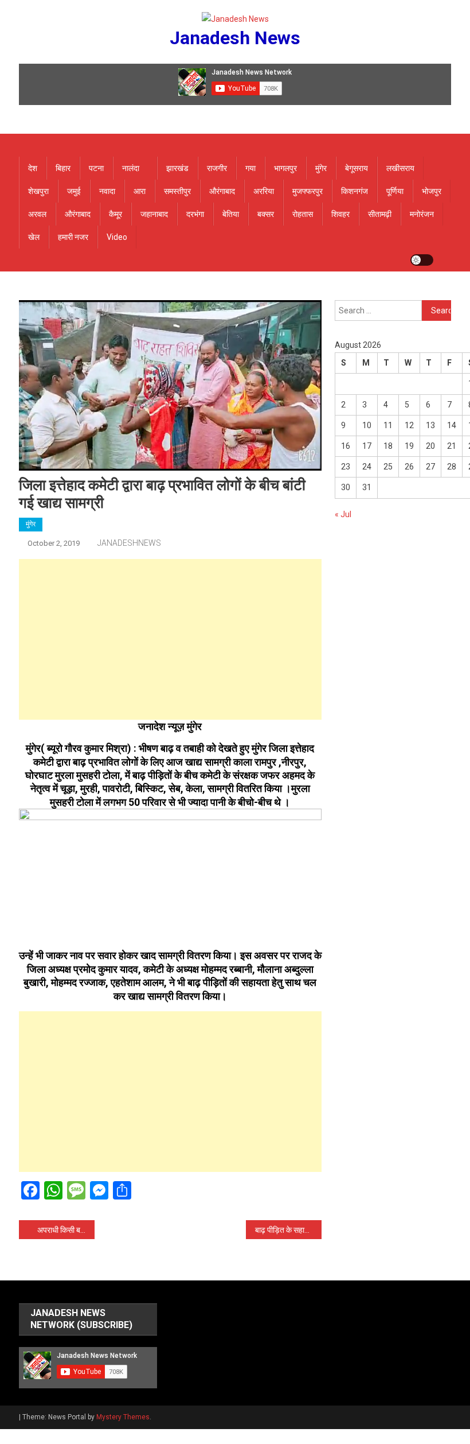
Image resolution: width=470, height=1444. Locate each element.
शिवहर (340, 214)
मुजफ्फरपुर (307, 191)
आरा (140, 191)
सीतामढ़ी (379, 214)
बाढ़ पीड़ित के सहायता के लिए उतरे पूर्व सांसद (288, 1230)
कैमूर (115, 214)
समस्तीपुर (177, 191)
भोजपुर (431, 191)
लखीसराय (400, 168)
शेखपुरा (38, 191)
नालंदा (130, 168)
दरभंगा (195, 214)
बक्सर (265, 214)
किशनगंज (354, 191)
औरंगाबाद (222, 191)
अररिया (263, 191)
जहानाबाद (154, 214)
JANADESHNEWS (129, 543)
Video (117, 237)
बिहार (63, 168)
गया (250, 168)
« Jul (343, 514)
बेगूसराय (356, 168)
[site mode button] (421, 260)
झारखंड (177, 168)
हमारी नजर (73, 237)
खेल (34, 237)
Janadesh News (235, 38)
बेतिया (230, 214)
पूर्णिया (395, 191)
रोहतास (302, 214)
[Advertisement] (170, 639)
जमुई (74, 191)
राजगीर (217, 168)
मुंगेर (321, 168)
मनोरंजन (422, 214)
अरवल (37, 214)
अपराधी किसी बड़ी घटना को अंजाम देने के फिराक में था (66, 1230)
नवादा (107, 191)
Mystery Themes (123, 1417)
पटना (96, 168)
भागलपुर (285, 168)
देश (32, 168)
